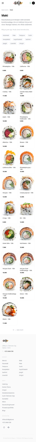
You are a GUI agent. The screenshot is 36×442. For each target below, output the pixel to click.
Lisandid (13, 43)
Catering (5, 384)
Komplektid (6, 39)
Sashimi (28, 39)
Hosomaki (6, 35)
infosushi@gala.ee (8, 419)
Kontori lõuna (6, 387)
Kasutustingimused (8, 405)
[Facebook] (8, 427)
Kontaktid (5, 399)
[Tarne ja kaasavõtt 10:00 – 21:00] (30, 3)
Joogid (5, 43)
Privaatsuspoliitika (7, 407)
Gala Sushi (4, 10)
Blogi (3, 410)
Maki (20, 360)
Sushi (30, 35)
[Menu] (2, 3)
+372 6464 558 (8, 351)
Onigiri (21, 43)
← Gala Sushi (19, 330)
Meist (4, 402)
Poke (14, 35)
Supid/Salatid (18, 39)
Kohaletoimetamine (8, 393)
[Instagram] (4, 427)
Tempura (22, 35)
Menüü (4, 360)
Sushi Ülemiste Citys (8, 396)
